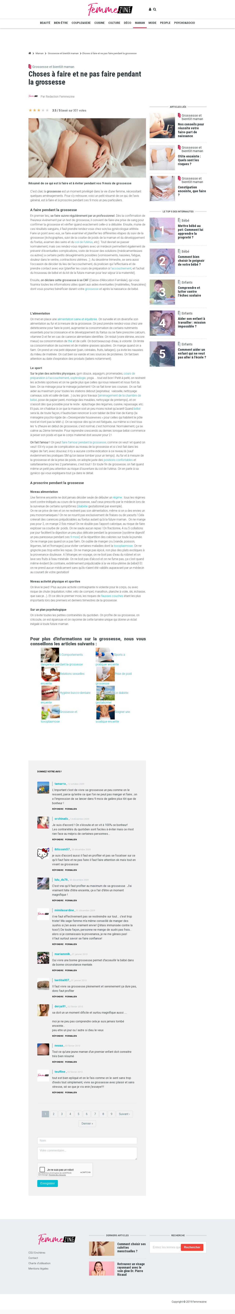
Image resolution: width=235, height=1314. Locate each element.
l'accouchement (121, 268)
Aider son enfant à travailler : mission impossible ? (192, 322)
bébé (137, 408)
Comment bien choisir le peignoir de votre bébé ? (191, 261)
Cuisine (99, 23)
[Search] (154, 9)
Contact (33, 1258)
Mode (152, 23)
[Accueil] (110, 9)
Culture (114, 23)
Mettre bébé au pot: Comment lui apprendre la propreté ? (190, 231)
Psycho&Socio (184, 23)
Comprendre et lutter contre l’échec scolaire (189, 291)
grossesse (92, 289)
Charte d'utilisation (39, 1263)
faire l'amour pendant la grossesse (84, 442)
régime (117, 497)
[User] (150, 9)
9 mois (74, 537)
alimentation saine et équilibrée (77, 319)
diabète (83, 506)
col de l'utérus (84, 242)
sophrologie (78, 378)
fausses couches (112, 596)
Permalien (71, 809)
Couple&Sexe (81, 23)
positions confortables (118, 460)
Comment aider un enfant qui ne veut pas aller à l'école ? (192, 353)
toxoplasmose (123, 546)
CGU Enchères (36, 1252)
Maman (140, 23)
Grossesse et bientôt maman (63, 53)
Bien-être (61, 23)
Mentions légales (38, 1268)
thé (70, 341)
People (165, 23)
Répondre (58, 809)
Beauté (45, 23)
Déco (127, 23)
